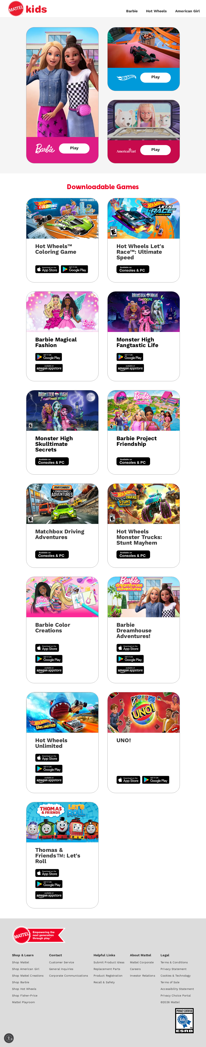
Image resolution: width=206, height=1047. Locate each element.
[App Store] (47, 758)
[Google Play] (48, 357)
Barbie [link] (132, 11)
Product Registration (108, 975)
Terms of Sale (170, 982)
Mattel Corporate (142, 962)
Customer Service (61, 962)
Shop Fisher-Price (24, 995)
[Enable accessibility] (9, 1038)
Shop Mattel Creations (28, 975)
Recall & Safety (104, 982)
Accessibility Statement (177, 988)
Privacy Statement (173, 969)
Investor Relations (142, 975)
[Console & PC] (52, 461)
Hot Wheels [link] (156, 11)
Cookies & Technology (175, 975)
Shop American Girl (25, 969)
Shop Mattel (20, 962)
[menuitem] (28, 978)
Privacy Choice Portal (176, 995)
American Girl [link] (187, 11)
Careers (135, 969)
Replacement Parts (107, 969)
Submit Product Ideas (109, 962)
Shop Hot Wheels (24, 988)
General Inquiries (61, 969)
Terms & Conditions (174, 962)
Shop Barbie (20, 982)
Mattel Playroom (23, 1002)
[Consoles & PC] (132, 269)
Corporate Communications (68, 975)
